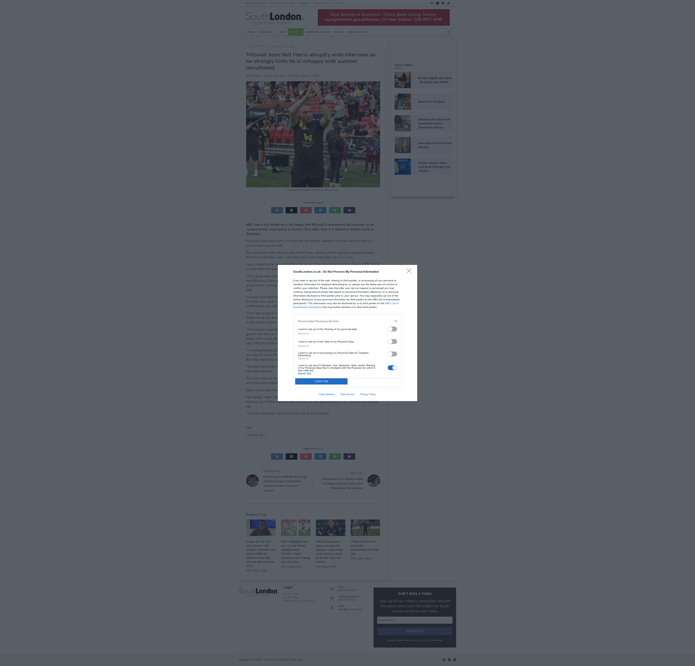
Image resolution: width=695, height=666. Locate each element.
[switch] (392, 329)
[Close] (410, 272)
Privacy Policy (368, 394)
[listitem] (347, 321)
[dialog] (347, 333)
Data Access (347, 394)
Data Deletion (327, 394)
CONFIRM (321, 381)
